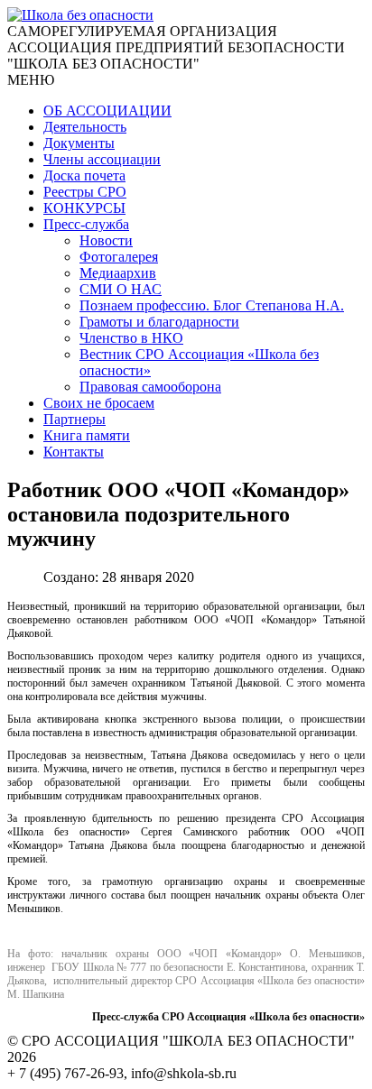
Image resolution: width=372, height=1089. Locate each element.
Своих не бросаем (98, 403)
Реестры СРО (84, 191)
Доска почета (84, 175)
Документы (79, 143)
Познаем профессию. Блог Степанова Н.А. (211, 305)
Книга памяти (86, 435)
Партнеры (74, 419)
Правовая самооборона (150, 386)
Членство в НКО (131, 338)
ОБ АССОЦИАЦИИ (107, 110)
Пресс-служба (86, 224)
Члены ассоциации (102, 159)
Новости (106, 240)
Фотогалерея (118, 256)
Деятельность (84, 126)
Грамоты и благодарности (159, 321)
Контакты (73, 451)
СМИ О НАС (120, 289)
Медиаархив (117, 273)
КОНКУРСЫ (84, 208)
